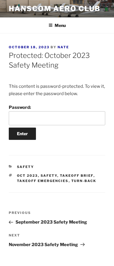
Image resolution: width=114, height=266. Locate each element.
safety (49, 176)
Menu (60, 25)
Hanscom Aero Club (55, 8)
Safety (25, 167)
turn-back (83, 181)
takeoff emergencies (43, 181)
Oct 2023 (27, 176)
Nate (63, 47)
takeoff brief (77, 176)
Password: (20, 107)
